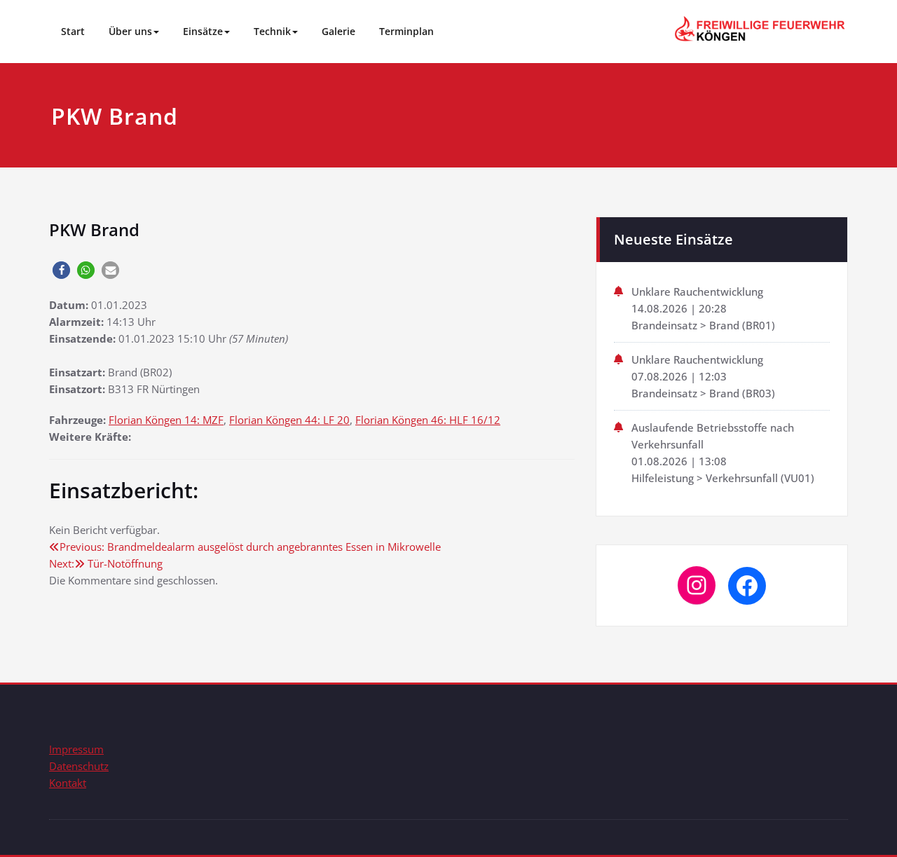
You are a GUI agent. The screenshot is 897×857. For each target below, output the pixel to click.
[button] (61, 270)
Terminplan (406, 31)
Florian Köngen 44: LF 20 (289, 420)
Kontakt (67, 783)
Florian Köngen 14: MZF (166, 420)
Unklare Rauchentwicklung (697, 291)
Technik (272, 31)
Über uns (130, 31)
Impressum (76, 749)
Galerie (338, 31)
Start (73, 31)
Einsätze (203, 31)
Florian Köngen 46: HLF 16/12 (427, 420)
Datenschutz (79, 766)
